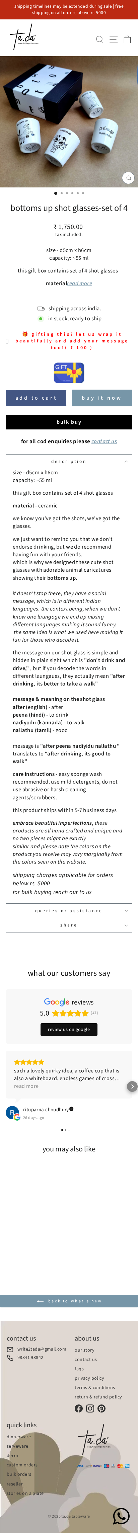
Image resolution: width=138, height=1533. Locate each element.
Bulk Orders (19, 1474)
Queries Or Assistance (69, 910)
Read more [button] (26, 1086)
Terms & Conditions (95, 1387)
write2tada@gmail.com (41, 1349)
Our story (84, 1350)
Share (69, 925)
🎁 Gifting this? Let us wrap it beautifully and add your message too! (72, 341)
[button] (5, 1086)
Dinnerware (19, 1437)
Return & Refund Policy (98, 1397)
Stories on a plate (25, 1493)
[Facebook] (79, 1408)
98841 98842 (30, 1358)
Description (69, 461)
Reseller (15, 1484)
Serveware (17, 1446)
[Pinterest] (101, 1408)
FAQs (79, 1369)
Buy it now (102, 398)
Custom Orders (22, 1465)
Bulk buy (69, 422)
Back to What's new (74, 1301)
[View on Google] (12, 1112)
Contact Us (86, 1359)
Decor (13, 1455)
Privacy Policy (89, 1378)
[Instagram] (90, 1408)
